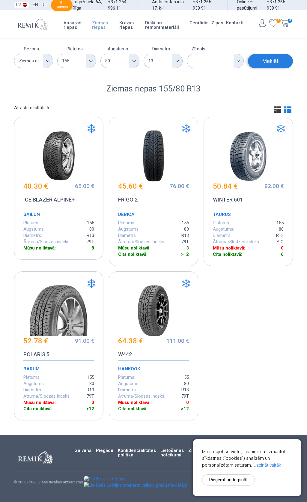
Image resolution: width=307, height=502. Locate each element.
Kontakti (234, 22)
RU (44, 4)
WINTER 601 (228, 199)
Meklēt (270, 61)
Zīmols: (198, 49)
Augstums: (118, 49)
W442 (125, 354)
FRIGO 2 (128, 199)
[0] (273, 24)
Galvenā (82, 450)
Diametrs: (161, 49)
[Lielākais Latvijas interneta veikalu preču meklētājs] (135, 485)
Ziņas (217, 22)
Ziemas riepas (100, 25)
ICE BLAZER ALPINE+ (49, 199)
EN (35, 4)
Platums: (75, 49)
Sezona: (32, 49)
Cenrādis (198, 22)
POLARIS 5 (36, 354)
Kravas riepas (126, 25)
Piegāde (104, 450)
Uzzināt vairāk (267, 465)
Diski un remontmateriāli (162, 25)
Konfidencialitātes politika (137, 452)
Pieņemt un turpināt (228, 480)
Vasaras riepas (72, 25)
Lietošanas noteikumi (172, 452)
